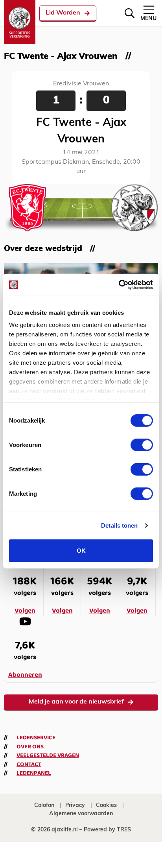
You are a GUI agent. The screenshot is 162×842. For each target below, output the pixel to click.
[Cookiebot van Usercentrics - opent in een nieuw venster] (118, 285)
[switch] (142, 444)
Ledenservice (36, 737)
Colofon (44, 806)
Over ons (30, 747)
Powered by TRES (107, 830)
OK (81, 550)
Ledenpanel (34, 773)
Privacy (75, 806)
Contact (29, 764)
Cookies (106, 806)
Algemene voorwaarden (81, 814)
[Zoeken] (129, 13)
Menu (148, 19)
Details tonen (119, 525)
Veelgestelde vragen (48, 755)
